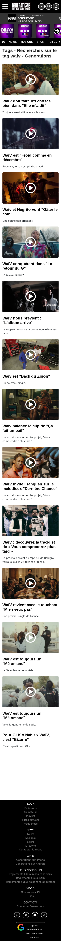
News (13, 42)
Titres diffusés (30, 819)
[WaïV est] (30, 134)
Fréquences (30, 823)
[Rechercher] (48, 6)
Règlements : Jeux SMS (30, 877)
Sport (41, 42)
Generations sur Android (31, 863)
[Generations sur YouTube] (35, 915)
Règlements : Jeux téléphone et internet (30, 881)
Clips (30, 896)
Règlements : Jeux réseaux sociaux (30, 874)
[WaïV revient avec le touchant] (30, 583)
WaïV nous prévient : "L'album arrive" (21, 320)
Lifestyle (30, 845)
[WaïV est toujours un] (30, 637)
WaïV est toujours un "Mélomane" (21, 661)
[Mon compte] (56, 6)
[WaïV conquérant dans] (30, 242)
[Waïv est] (30, 355)
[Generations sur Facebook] (17, 915)
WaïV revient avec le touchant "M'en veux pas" (29, 607)
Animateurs (30, 812)
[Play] (4, 28)
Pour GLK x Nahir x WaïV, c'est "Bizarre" (26, 737)
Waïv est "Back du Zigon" (26, 376)
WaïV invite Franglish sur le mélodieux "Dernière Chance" (29, 486)
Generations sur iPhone (30, 859)
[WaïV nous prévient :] (30, 296)
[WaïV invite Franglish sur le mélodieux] (30, 462)
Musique (27, 42)
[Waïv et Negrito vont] (30, 188)
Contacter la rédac (30, 849)
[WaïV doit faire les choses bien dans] (30, 79)
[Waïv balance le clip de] (30, 404)
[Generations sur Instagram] (44, 915)
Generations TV (30, 892)
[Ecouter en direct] (41, 6)
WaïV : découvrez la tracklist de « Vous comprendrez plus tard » (28, 546)
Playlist (30, 816)
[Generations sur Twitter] (26, 915)
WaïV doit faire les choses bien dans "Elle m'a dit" (26, 103)
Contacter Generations (31, 906)
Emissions (30, 808)
